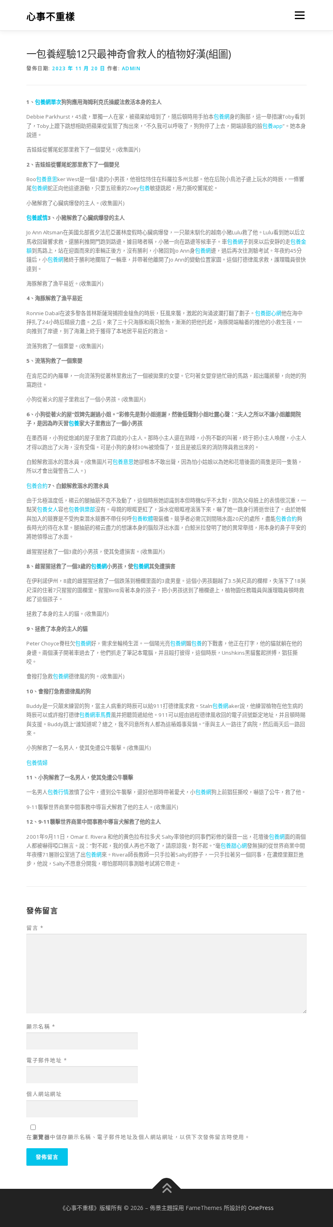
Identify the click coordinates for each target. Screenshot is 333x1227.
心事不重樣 (50, 16)
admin (131, 68)
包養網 (221, 116)
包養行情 (58, 792)
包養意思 (46, 179)
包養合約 (37, 485)
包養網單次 (48, 102)
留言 (34, 927)
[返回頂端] (166, 1189)
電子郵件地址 (46, 1060)
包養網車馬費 (95, 714)
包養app (272, 126)
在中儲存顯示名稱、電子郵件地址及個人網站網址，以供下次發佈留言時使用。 (138, 1136)
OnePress (261, 1208)
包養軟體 (142, 518)
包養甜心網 (268, 313)
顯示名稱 (40, 1026)
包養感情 (37, 217)
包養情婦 (37, 762)
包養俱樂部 (82, 509)
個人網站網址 (44, 1093)
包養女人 (47, 509)
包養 (144, 188)
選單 (297, 15)
